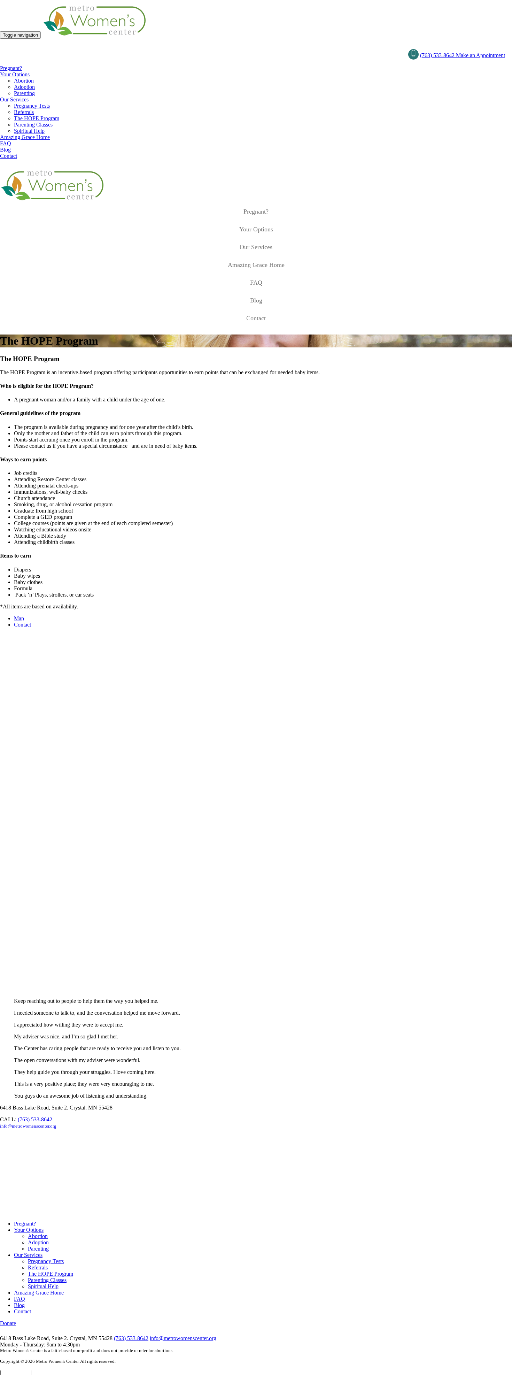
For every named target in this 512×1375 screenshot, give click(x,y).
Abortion (24, 81)
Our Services (14, 99)
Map (19, 618)
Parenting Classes (33, 125)
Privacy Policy (16, 1372)
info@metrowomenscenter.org (28, 1126)
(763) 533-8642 (438, 55)
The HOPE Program (36, 118)
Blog (5, 150)
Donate (8, 1323)
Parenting (24, 93)
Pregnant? (11, 68)
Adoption (24, 87)
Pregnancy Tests (32, 106)
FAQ (5, 143)
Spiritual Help (29, 131)
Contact (8, 156)
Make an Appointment (480, 55)
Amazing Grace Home (25, 137)
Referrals (24, 112)
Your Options (15, 74)
